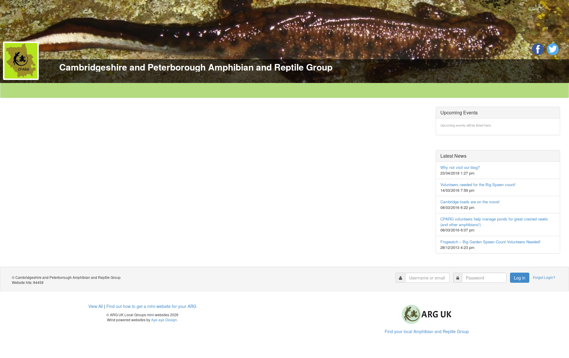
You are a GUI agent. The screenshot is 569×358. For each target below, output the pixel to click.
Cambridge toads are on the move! (470, 201)
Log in (519, 278)
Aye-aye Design (164, 319)
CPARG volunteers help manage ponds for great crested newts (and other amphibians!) (494, 221)
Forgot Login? (544, 277)
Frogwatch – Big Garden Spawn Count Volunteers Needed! (490, 241)
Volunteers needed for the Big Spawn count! (478, 184)
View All (95, 306)
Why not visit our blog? (460, 167)
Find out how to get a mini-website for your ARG (151, 306)
